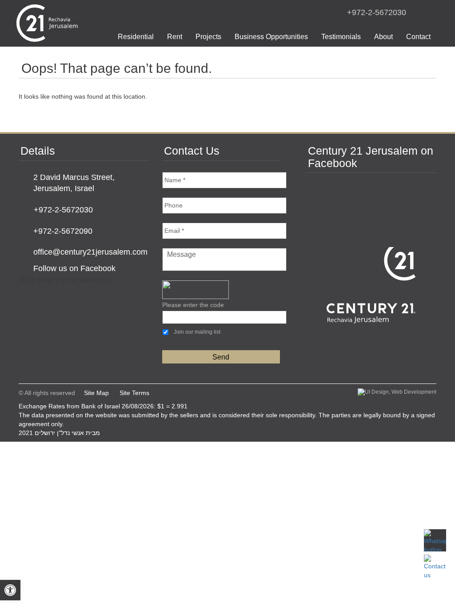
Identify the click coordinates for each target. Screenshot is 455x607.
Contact (418, 36)
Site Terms (134, 392)
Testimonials (341, 36)
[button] (10, 590)
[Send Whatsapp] (435, 540)
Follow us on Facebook (74, 268)
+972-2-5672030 (376, 12)
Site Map (96, 392)
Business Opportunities (271, 36)
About (383, 36)
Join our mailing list (197, 332)
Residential (136, 36)
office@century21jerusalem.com (90, 252)
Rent (174, 36)
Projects (208, 36)
